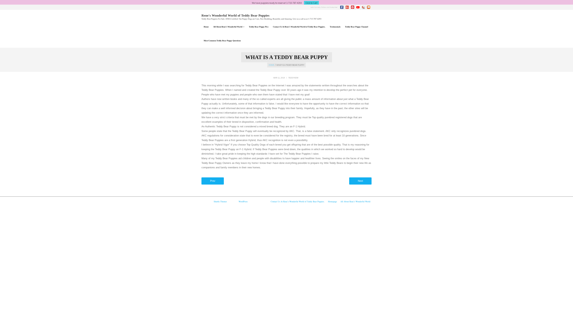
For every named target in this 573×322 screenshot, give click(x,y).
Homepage (332, 201)
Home (271, 65)
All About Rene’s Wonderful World (355, 201)
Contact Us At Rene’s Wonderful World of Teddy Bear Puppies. (298, 201)
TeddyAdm (293, 78)
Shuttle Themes (220, 201)
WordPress (243, 201)
